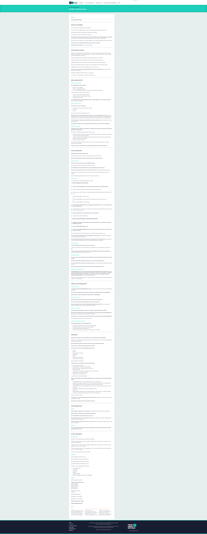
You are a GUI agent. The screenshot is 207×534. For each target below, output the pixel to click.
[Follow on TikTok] (137, 1)
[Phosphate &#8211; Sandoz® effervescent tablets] (92, 511)
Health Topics (98, 2)
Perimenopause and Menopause (110, 2)
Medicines (81, 2)
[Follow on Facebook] (133, 1)
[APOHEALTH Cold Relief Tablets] (106, 511)
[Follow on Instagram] (135, 1)
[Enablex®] (78, 511)
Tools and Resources (89, 2)
